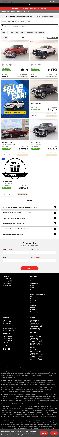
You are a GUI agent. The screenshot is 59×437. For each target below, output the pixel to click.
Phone (4, 257)
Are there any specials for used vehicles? (16, 229)
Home (3, 11)
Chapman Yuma (7, 342)
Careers (32, 307)
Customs (32, 298)
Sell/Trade (33, 287)
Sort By (45, 37)
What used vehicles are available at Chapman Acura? (20, 207)
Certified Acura (34, 283)
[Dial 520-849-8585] (54, 1)
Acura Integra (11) (7, 281)
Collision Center (34, 300)
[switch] (57, 1)
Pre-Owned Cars (34, 281)
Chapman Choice (7, 336)
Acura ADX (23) (7, 278)
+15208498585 (10, 326)
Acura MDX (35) (7, 283)
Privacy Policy (34, 311)
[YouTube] (9, 349)
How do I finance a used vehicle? (13, 223)
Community (33, 309)
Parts (31, 296)
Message (35, 257)
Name (7, 249)
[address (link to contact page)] (50, 1)
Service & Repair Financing (37, 294)
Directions (33, 303)
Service (32, 292)
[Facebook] (3, 349)
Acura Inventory (34, 278)
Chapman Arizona (7, 338)
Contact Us (33, 305)
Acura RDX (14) (7, 285)
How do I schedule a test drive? (13, 234)
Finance (32, 289)
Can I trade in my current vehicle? (14, 218)
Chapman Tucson (7, 340)
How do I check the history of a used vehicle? (18, 212)
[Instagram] (6, 349)
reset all (30, 21)
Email (34, 249)
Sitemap (32, 314)
